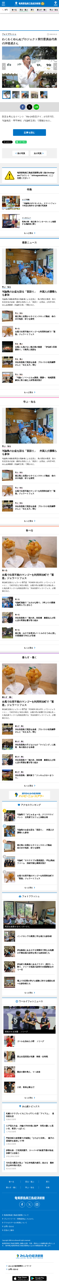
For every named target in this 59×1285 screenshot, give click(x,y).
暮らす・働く (42, 10)
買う (32, 10)
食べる (14, 10)
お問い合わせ (9, 1226)
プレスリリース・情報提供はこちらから (19, 1219)
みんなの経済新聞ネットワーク (29, 1256)
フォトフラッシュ (9, 34)
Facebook (22, 1204)
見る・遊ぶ (24, 10)
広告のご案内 (9, 1230)
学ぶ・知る (54, 10)
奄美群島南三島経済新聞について (16, 1215)
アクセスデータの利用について (15, 1223)
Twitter (29, 1204)
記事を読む (29, 132)
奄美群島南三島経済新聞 (27, 3)
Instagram (37, 1204)
